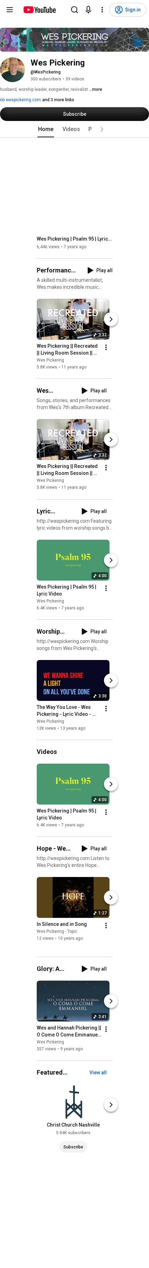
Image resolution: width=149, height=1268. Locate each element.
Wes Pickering (50, 360)
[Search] (74, 10)
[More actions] (106, 347)
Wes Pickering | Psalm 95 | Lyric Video (75, 239)
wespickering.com (23, 99)
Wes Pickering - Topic (57, 931)
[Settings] (102, 10)
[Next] (111, 319)
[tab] (45, 129)
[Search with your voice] (88, 10)
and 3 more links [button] (58, 99)
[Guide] (10, 10)
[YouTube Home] (39, 9)
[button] (102, 129)
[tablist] (74, 129)
